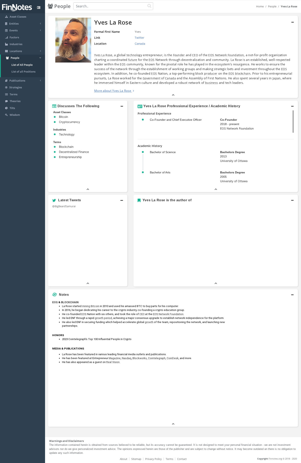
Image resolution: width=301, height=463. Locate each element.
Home (260, 6)
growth (149, 322)
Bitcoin (95, 306)
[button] (87, 106)
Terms (169, 459)
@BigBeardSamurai (64, 206)
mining (86, 306)
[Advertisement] (266, 360)
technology (134, 55)
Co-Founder (228, 119)
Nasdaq (126, 358)
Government (151, 78)
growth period (103, 318)
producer (210, 73)
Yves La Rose (103, 55)
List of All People (22, 65)
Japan (277, 78)
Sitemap (136, 459)
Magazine (115, 358)
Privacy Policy (153, 459)
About (123, 459)
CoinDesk (173, 358)
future (132, 60)
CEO (195, 55)
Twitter (139, 38)
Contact (182, 459)
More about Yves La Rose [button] (112, 91)
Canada (170, 78)
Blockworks (139, 358)
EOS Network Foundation (226, 55)
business (211, 83)
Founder (179, 55)
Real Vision (113, 362)
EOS (151, 60)
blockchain (242, 73)
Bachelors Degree (232, 152)
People (272, 6)
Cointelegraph (156, 358)
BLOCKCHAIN (70, 302)
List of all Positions (23, 71)
